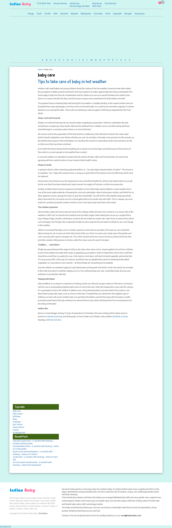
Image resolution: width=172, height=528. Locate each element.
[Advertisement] (86, 36)
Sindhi (47, 13)
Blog (15, 419)
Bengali (128, 13)
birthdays (17, 416)
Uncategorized (19, 432)
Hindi (107, 13)
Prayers (16, 430)
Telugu (31, 13)
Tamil (39, 13)
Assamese (140, 13)
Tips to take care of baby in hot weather (72, 81)
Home (40, 69)
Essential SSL (5, 527)
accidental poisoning (53, 316)
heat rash (53, 320)
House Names (60, 3)
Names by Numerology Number (80, 5)
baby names (18, 414)
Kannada (98, 13)
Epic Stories (18, 424)
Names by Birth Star (97, 5)
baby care (17, 411)
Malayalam (86, 13)
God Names (110, 3)
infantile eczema (121, 316)
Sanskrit (64, 13)
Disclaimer (43, 513)
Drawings (17, 422)
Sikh (55, 13)
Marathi (74, 13)
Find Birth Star (44, 3)
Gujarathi (117, 13)
